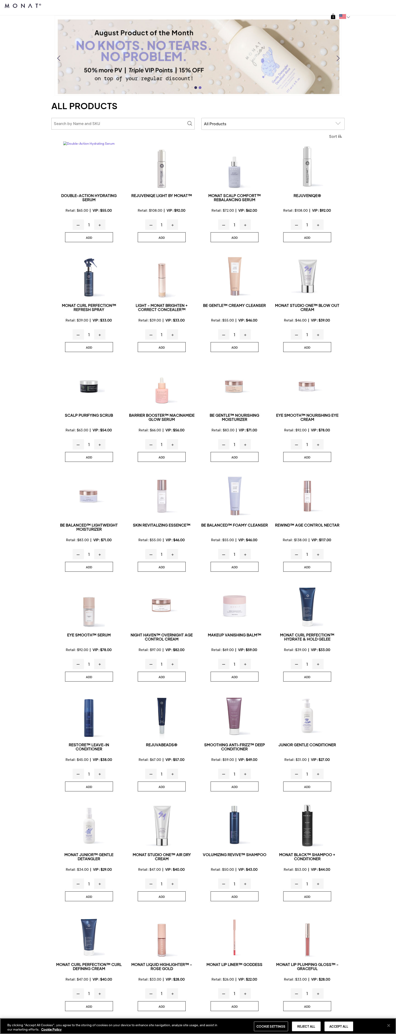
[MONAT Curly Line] (89, 276)
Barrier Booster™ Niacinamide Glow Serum (162, 417)
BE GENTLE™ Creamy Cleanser (234, 305)
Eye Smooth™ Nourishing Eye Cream (307, 417)
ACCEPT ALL (338, 1026)
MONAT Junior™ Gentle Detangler (88, 857)
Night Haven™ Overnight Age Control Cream (162, 637)
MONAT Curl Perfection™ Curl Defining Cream (89, 966)
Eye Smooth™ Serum (89, 635)
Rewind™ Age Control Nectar (307, 525)
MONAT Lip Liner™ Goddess (234, 964)
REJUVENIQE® (307, 196)
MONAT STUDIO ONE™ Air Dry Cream (162, 857)
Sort (333, 136)
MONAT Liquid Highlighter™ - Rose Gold (161, 966)
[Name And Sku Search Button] (189, 124)
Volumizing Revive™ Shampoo (234, 855)
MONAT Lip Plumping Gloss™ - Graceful (307, 966)
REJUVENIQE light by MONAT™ (161, 196)
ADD (89, 237)
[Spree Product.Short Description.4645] (234, 826)
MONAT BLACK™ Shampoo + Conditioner (307, 857)
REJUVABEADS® (161, 745)
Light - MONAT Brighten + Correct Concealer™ (162, 307)
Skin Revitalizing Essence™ (161, 525)
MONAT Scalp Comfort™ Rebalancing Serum (234, 198)
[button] (333, 16)
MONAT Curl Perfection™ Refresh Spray (89, 307)
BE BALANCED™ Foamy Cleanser (234, 525)
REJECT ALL (306, 1026)
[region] (198, 1026)
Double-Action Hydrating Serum (89, 198)
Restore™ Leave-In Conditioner (89, 747)
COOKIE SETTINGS (271, 1026)
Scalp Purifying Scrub (89, 415)
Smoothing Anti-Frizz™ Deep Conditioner (234, 747)
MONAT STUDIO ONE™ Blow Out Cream (307, 307)
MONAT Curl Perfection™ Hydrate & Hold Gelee (307, 637)
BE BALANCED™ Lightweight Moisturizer (89, 527)
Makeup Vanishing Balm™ (234, 635)
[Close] (389, 1025)
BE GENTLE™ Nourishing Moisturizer (234, 417)
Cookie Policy (51, 1029)
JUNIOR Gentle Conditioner (307, 745)
